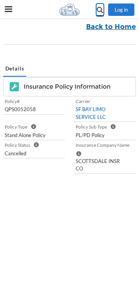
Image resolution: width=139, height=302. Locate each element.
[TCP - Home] (69, 9)
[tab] (14, 69)
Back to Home (111, 26)
